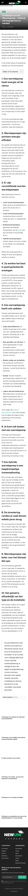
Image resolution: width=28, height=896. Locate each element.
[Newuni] (15, 2)
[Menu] (3, 2)
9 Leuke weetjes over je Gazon (11, 758)
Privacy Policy (5, 882)
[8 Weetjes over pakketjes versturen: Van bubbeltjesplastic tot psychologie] (14, 807)
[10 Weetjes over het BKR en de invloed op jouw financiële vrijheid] (14, 728)
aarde (20, 230)
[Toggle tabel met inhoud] (20, 71)
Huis (4, 11)
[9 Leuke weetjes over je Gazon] (14, 749)
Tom (5, 26)
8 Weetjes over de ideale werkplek (12, 797)
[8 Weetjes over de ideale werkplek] (14, 788)
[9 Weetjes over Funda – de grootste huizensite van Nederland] (14, 768)
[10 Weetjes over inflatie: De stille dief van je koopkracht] (14, 708)
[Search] (25, 2)
